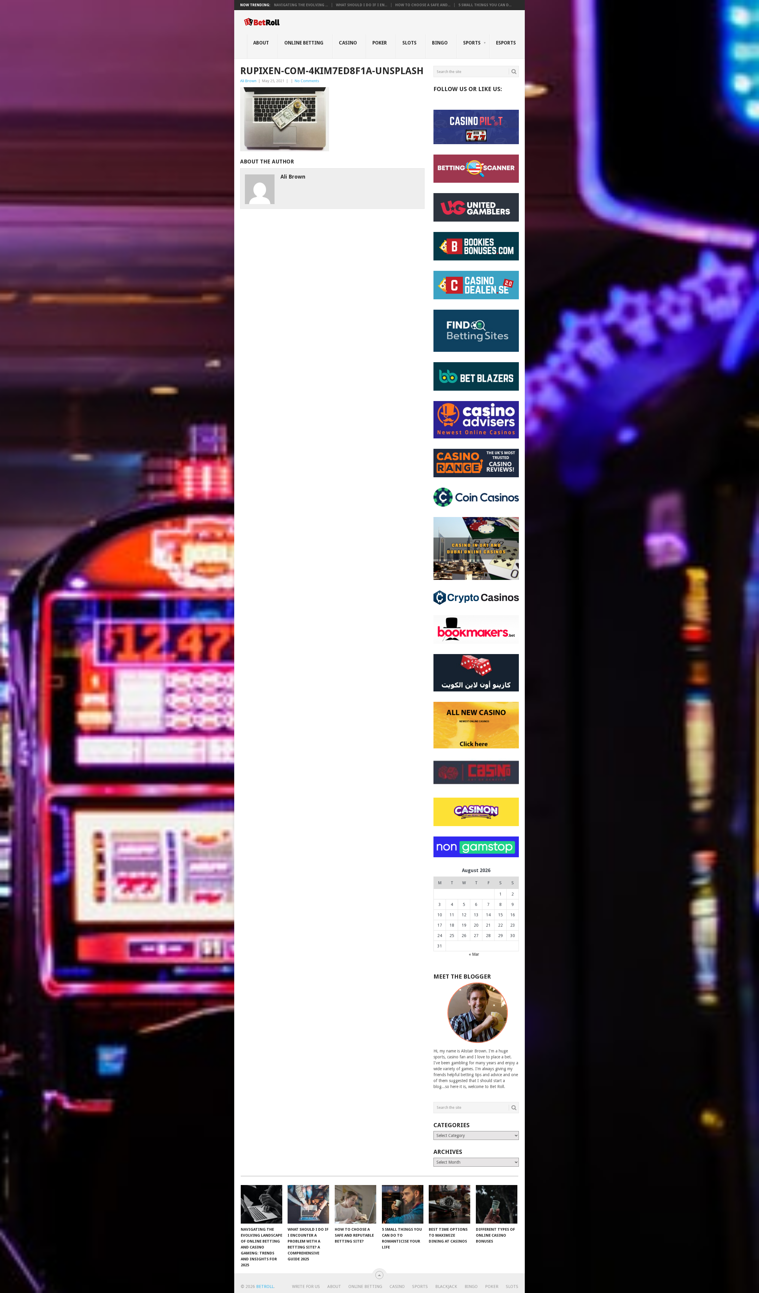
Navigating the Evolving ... (301, 5)
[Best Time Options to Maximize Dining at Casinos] (449, 1204)
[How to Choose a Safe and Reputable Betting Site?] (355, 1204)
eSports (506, 43)
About (261, 43)
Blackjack (446, 1286)
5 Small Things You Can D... (484, 5)
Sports (472, 43)
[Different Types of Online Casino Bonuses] (496, 1204)
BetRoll (265, 1286)
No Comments (307, 81)
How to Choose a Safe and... (422, 5)
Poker (379, 43)
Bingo (440, 43)
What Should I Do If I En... (361, 5)
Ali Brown (248, 81)
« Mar (474, 954)
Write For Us (306, 1286)
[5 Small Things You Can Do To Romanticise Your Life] (402, 1204)
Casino (348, 43)
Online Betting (303, 43)
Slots (409, 43)
